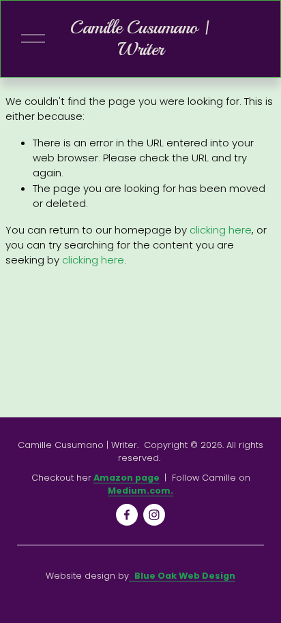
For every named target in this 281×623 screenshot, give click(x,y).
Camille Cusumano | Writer (140, 38)
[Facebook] (127, 515)
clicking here (221, 230)
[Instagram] (154, 515)
